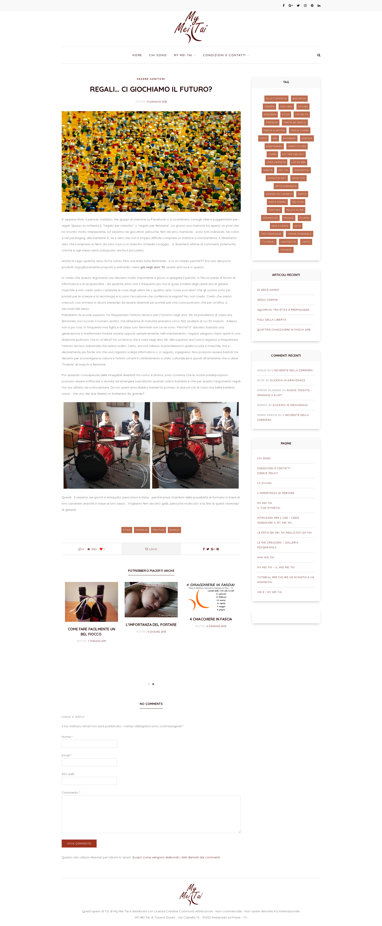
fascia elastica (274, 130)
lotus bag (299, 162)
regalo (174, 529)
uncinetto (288, 241)
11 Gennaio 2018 (157, 101)
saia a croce (280, 225)
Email (66, 755)
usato (306, 241)
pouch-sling (295, 210)
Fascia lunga (300, 130)
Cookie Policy (267, 473)
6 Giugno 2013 (157, 631)
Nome (67, 737)
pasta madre (277, 202)
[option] (91, 613)
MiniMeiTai (301, 170)
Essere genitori (151, 78)
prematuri (270, 217)
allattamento (276, 98)
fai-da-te (301, 114)
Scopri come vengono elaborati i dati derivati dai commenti (176, 857)
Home (137, 55)
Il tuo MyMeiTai (269, 507)
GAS (275, 138)
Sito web (68, 774)
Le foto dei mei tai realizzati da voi (284, 532)
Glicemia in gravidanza (287, 380)
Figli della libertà (271, 319)
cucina (303, 106)
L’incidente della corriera (292, 370)
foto (263, 138)
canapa (269, 106)
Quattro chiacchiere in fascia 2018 (283, 329)
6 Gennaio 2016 (216, 626)
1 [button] (148, 684)
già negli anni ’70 (152, 267)
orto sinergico (286, 186)
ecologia (270, 114)
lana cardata (276, 162)
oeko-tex (298, 178)
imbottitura (297, 146)
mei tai (283, 170)
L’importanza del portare (151, 624)
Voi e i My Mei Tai (269, 592)
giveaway (289, 138)
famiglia (141, 529)
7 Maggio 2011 (97, 641)
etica (126, 529)
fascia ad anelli (295, 122)
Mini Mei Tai (265, 557)
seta (297, 225)
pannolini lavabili (279, 194)
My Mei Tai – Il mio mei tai (276, 567)
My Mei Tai (183, 55)
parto (302, 194)
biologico (299, 98)
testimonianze (271, 233)
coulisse (286, 106)
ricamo (304, 217)
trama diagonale (299, 233)
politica (158, 529)
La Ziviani (264, 483)
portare (274, 210)
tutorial (268, 241)
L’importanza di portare (275, 493)
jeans (272, 154)
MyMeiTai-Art (276, 178)
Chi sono (158, 55)
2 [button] (153, 684)
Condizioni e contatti (224, 55)
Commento (71, 792)
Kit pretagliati (293, 154)
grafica (307, 138)
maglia (268, 170)
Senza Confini (267, 299)
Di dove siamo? (268, 289)
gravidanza (274, 146)
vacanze (286, 249)
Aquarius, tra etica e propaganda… (284, 309)
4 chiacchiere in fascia (211, 619)
